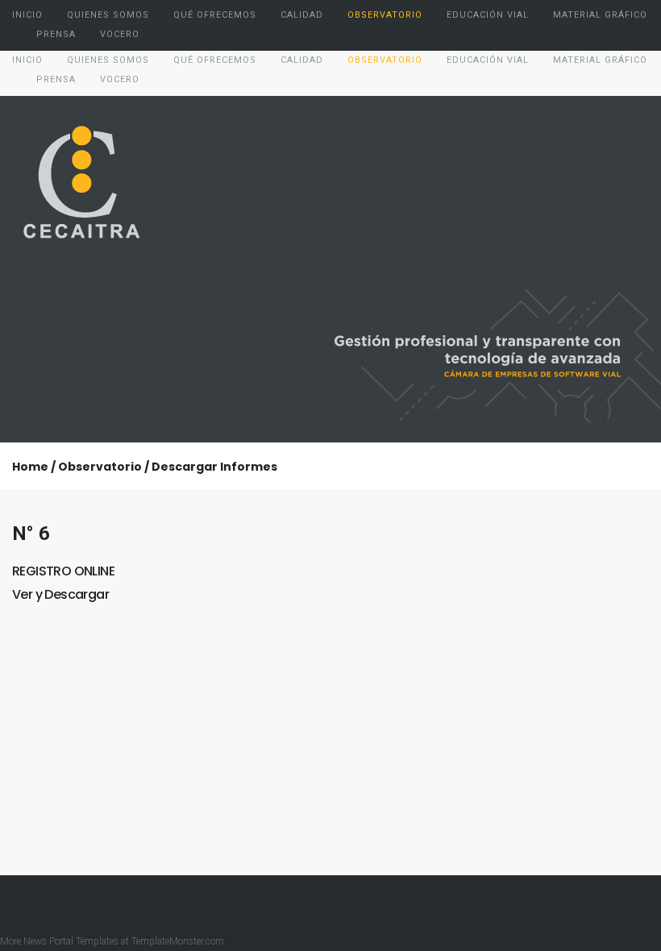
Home (30, 467)
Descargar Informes (214, 467)
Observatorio (100, 467)
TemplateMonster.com (177, 941)
